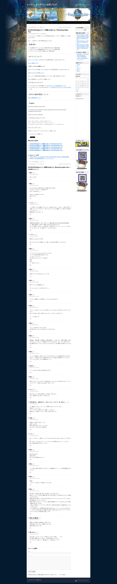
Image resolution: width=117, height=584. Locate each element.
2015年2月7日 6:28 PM (34, 236)
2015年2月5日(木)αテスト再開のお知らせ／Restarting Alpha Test (46, 148)
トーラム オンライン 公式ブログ (42, 4)
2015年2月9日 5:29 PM (34, 391)
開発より (78, 70)
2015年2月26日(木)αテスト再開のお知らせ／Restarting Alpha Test (46, 147)
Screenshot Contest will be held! (64, 27)
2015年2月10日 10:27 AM (34, 478)
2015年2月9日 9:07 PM (34, 435)
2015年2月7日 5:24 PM (34, 220)
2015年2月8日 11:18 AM (34, 353)
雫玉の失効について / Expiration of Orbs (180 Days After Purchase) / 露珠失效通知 (49, 156)
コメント (29, 555)
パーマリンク (42, 161)
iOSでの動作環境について (34, 97)
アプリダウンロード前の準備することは (55, 85)
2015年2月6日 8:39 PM (34, 174)
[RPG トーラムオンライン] (82, 169)
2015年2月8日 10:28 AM (34, 337)
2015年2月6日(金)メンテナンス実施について (36, 27)
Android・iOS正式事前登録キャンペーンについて (42, 158)
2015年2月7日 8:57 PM (34, 250)
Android (33, 161)
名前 (29, 551)
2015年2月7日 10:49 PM (34, 282)
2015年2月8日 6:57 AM (34, 307)
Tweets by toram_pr (79, 98)
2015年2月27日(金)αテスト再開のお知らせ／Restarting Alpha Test (46, 145)
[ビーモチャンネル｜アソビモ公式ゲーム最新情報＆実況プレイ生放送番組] (82, 144)
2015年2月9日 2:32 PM (34, 378)
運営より (37, 161)
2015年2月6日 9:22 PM (34, 185)
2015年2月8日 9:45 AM (34, 324)
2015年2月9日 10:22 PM (34, 451)
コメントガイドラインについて (74, 22)
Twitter (42, 22)
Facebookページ (48, 22)
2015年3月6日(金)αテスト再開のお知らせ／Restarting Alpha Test (46, 143)
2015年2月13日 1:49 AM (34, 490)
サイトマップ (84, 22)
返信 (30, 179)
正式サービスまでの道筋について (36, 72)
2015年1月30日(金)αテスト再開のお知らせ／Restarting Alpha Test (46, 150)
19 (82, 85)
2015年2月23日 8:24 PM (34, 533)
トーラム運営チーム (43, 33)
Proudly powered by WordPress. (83, 580)
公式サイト (38, 22)
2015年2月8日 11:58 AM (34, 367)
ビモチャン (79, 67)
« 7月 (77, 91)
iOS (77, 66)
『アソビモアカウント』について (59, 22)
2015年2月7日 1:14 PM (34, 204)
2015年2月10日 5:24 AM (34, 465)
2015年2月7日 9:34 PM (34, 271)
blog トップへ (31, 22)
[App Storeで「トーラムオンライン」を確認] (82, 191)
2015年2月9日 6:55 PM (34, 403)
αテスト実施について (33, 63)
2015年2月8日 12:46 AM (34, 296)
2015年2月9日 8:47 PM (34, 419)
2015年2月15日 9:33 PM (34, 519)
